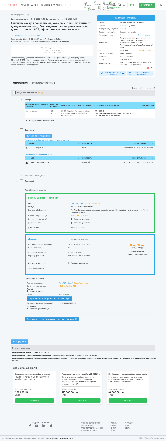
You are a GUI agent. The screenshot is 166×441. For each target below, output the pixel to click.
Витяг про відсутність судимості (113, 73)
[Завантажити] (27, 149)
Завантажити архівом (39, 136)
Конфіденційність (52, 438)
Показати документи (82, 219)
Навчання (113, 423)
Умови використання (66, 438)
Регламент (129, 423)
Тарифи (127, 428)
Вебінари (128, 425)
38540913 (124, 50)
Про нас (113, 431)
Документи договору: (37, 263)
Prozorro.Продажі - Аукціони (92, 428)
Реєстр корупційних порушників (141, 73)
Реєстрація (146, 5)
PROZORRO (12, 5)
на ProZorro (47, 39)
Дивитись (34, 400)
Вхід (132, 5)
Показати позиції (37, 291)
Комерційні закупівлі (51, 5)
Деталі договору (37, 268)
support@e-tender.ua (116, 5)
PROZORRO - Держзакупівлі (90, 423)
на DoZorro (58, 39)
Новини (113, 425)
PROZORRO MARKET (29, 5)
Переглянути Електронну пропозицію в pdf (49, 298)
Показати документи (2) (39, 309)
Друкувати (20, 341)
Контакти (113, 428)
